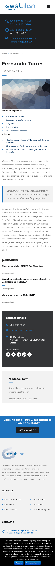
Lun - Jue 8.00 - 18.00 (21, 31)
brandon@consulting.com (22, 330)
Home (4, 53)
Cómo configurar (32, 563)
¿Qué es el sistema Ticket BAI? (18, 295)
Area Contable (38, 499)
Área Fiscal (9, 504)
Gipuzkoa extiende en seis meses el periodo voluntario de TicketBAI (26, 280)
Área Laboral (37, 504)
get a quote (26, 430)
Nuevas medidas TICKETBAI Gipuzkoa (22, 266)
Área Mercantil (10, 510)
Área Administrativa (12, 499)
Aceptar (19, 563)
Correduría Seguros (41, 510)
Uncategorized (8, 273)
